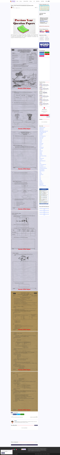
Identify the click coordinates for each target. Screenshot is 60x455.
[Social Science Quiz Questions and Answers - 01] (40, 88)
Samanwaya (40, 154)
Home (17, 1)
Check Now (5, 451)
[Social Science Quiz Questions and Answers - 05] (40, 103)
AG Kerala (40, 180)
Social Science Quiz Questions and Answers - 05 (46, 103)
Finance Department (41, 169)
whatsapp (47, 52)
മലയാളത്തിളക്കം (41, 133)
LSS (34, 1)
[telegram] (14, 449)
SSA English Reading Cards (42, 132)
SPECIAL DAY (41, 144)
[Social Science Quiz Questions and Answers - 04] (40, 100)
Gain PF (40, 163)
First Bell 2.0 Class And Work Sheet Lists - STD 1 (44, 209)
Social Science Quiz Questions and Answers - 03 (46, 96)
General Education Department (43, 168)
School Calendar (41, 143)
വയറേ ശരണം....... (41, 192)
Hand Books (37, 1)
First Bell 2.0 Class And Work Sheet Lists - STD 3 (44, 212)
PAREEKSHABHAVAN (41, 170)
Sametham (40, 153)
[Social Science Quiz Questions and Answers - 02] (40, 85)
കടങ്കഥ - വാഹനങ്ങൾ (42, 193)
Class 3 (41, 199)
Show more (36, 425)
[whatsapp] (15, 449)
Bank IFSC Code (41, 174)
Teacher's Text (41, 138)
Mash (15, 420)
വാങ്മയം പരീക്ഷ (47, 38)
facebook (42, 52)
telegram (42, 54)
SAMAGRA (40, 152)
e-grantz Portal (41, 148)
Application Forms (41, 128)
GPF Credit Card (41, 165)
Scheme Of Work (25, 1)
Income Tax (40, 159)
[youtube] (13, 449)
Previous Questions (15, 412)
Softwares (46, 1)
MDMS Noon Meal (41, 158)
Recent (21, 1)
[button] (49, 1)
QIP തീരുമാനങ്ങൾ (41, 147)
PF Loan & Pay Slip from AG (42, 164)
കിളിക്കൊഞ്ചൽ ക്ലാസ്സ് (42, 127)
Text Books (42, 1)
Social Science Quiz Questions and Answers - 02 (46, 85)
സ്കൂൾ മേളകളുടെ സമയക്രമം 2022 (45, 92)
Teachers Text (41, 38)
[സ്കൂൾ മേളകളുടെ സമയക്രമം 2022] (40, 92)
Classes (31, 1)
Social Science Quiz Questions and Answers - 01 (46, 88)
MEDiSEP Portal (41, 184)
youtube (47, 54)
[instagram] (16, 449)
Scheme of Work (41, 137)
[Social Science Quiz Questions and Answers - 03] (40, 96)
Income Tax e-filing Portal (42, 185)
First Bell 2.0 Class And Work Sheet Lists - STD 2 (44, 210)
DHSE (40, 175)
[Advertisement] (24, 13)
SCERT (40, 178)
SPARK (40, 149)
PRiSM (40, 179)
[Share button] (25, 414)
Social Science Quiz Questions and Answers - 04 (46, 100)
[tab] (17, 1)
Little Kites (40, 173)
